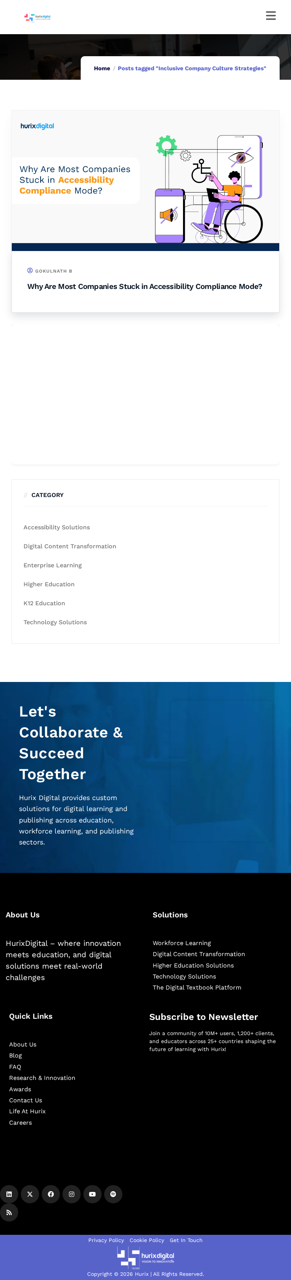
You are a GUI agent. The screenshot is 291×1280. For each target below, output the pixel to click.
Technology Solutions (55, 622)
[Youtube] (92, 1194)
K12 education (44, 603)
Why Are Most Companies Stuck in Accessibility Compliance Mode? (144, 286)
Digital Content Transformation (69, 546)
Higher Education (49, 584)
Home (102, 68)
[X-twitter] (30, 1194)
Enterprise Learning (52, 565)
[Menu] (271, 15)
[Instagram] (72, 1194)
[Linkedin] (9, 1194)
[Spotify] (113, 1194)
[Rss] (9, 1212)
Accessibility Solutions (56, 527)
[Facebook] (51, 1194)
